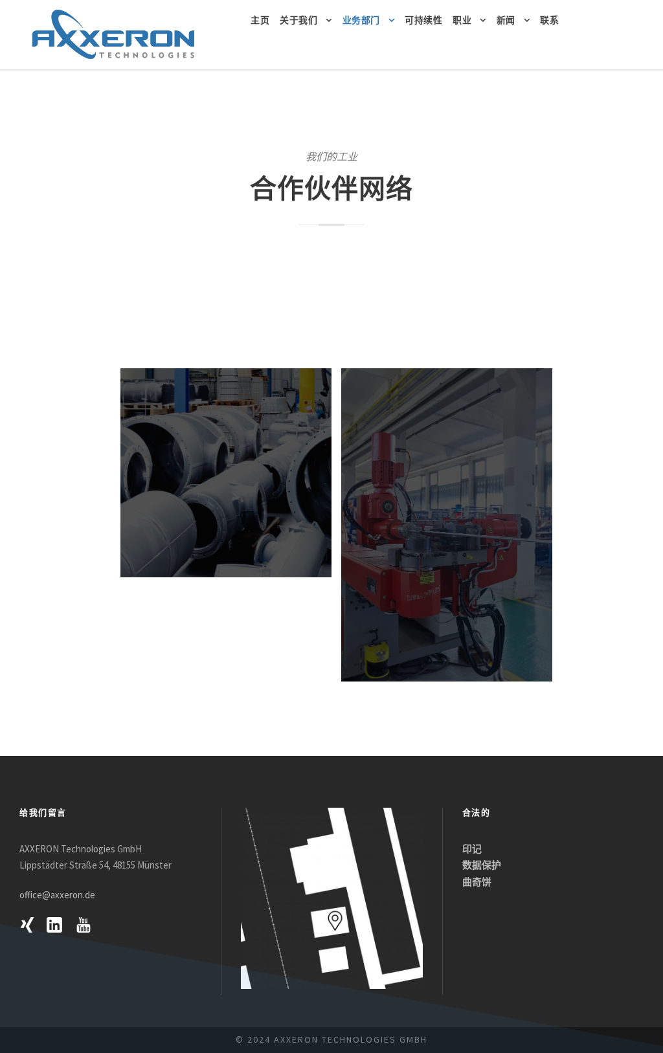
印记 (472, 849)
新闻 (506, 20)
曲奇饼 (476, 882)
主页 (260, 20)
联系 (549, 20)
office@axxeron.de (57, 895)
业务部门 (361, 20)
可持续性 (423, 20)
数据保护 (481, 865)
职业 (462, 20)
